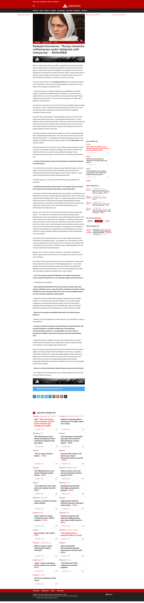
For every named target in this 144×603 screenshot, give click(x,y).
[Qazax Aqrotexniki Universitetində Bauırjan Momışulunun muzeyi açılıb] (72, 543)
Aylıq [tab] (107, 221)
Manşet (88, 156)
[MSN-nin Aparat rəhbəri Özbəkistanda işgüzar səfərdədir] (45, 543)
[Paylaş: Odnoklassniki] (57, 396)
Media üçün (60, 590)
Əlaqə (52, 590)
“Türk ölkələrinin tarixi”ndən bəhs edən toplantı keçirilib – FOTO (45, 488)
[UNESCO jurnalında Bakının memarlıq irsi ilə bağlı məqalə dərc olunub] (72, 416)
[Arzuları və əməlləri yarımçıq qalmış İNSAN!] (45, 498)
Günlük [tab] (90, 221)
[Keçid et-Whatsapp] (105, 1)
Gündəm (35, 10)
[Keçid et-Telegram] (102, 1)
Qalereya (84, 10)
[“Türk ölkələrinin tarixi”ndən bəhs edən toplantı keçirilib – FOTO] (45, 483)
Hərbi (41, 10)
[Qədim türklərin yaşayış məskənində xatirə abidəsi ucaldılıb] (45, 513)
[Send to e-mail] (61, 396)
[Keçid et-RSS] (110, 1)
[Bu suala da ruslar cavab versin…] (89, 197)
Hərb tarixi (69, 10)
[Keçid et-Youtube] (107, 1)
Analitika (53, 10)
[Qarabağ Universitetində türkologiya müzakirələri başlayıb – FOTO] (72, 483)
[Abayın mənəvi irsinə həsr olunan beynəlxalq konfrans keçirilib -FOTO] (72, 468)
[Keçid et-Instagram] (100, 1)
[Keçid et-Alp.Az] (72, 6)
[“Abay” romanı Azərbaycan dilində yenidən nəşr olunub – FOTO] (45, 560)
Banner (88, 180)
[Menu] (34, 6)
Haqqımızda (45, 590)
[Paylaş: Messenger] (46, 396)
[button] (65, 396)
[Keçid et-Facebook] (95, 1)
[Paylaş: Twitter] (38, 396)
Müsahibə (77, 10)
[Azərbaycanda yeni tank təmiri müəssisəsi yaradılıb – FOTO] (89, 203)
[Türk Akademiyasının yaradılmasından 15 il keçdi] (72, 530)
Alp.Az (34, 597)
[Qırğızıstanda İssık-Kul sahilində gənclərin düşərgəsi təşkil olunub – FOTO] (72, 498)
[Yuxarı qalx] (139, 598)
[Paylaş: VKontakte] (53, 396)
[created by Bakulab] (109, 594)
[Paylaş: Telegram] (50, 396)
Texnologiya (61, 10)
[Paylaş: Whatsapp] (42, 396)
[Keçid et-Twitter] (97, 1)
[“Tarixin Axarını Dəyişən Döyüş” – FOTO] (45, 450)
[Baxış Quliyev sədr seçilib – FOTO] (45, 530)
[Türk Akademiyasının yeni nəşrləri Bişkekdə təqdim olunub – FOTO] (45, 468)
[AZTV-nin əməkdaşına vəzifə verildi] (45, 575)
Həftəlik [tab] (98, 221)
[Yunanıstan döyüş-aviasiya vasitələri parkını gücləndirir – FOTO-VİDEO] (98, 229)
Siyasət (46, 10)
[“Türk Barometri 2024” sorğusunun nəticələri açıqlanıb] (72, 560)
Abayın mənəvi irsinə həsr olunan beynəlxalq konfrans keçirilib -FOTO (71, 473)
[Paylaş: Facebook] (34, 396)
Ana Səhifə (36, 590)
